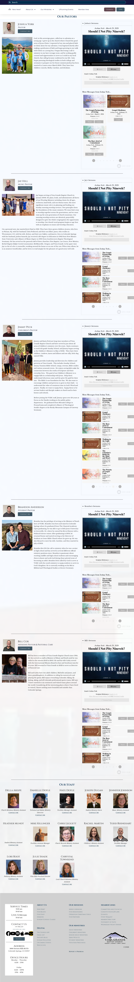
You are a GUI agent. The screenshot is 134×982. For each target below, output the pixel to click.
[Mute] (123, 64)
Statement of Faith (108, 922)
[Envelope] (31, 933)
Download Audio (118, 79)
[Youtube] (13, 933)
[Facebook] (8, 933)
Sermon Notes (107, 83)
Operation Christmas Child (80, 914)
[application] (107, 64)
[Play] (85, 64)
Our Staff (41, 914)
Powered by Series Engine (123, 166)
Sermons (40, 917)
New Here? (16, 9)
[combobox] (67, 2)
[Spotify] (17, 933)
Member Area (83, 9)
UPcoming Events (66, 9)
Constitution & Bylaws (110, 912)
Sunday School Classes (46, 919)
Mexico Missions (75, 909)
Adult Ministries (75, 930)
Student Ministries (76, 940)
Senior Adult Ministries (78, 935)
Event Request (106, 917)
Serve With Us (74, 937)
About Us (29, 9)
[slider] (127, 64)
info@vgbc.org (19, 929)
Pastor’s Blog (42, 937)
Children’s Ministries (77, 932)
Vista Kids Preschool (77, 943)
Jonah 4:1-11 (113, 77)
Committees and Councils (111, 909)
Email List (41, 935)
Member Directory (108, 919)
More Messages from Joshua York (99, 79)
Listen (114, 69)
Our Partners (74, 917)
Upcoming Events (44, 943)
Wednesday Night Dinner (111, 925)
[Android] (26, 933)
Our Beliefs (41, 912)
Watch (100, 69)
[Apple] (22, 933)
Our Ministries (46, 9)
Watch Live (41, 945)
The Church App (43, 932)
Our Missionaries (75, 912)
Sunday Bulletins (44, 940)
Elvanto (104, 914)
